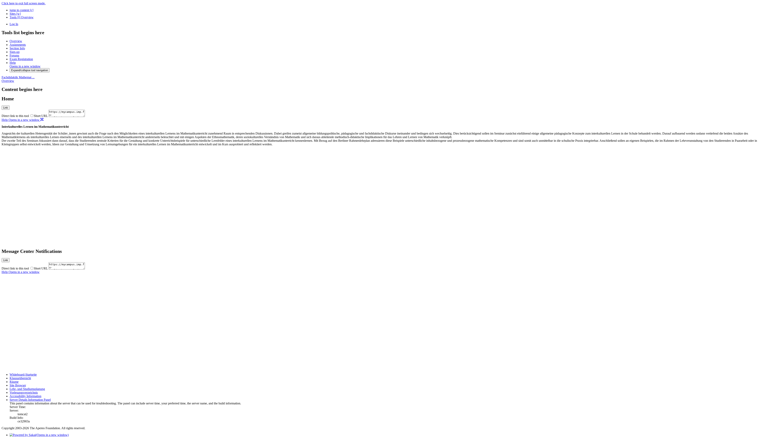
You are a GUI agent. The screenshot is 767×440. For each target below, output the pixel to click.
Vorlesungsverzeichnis (24, 392)
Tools (15, 17)
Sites (15, 13)
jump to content (21, 10)
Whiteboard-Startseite (23, 374)
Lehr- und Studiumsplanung (27, 389)
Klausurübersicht (20, 378)
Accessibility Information (25, 396)
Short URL (41, 116)
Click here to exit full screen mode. (24, 3)
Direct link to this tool (15, 116)
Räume (14, 381)
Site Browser (18, 385)
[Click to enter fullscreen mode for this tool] (42, 120)
